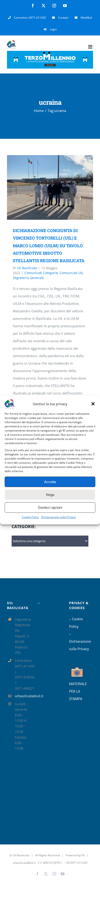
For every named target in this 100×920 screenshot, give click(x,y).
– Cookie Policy (76, 623)
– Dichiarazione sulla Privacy (80, 641)
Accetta (50, 482)
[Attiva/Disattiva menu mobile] (90, 46)
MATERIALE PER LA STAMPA (78, 691)
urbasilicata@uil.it (23, 696)
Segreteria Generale (28, 277)
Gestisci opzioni (50, 507)
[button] (93, 403)
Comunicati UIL (71, 273)
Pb (83, 855)
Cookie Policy (30, 517)
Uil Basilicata (27, 268)
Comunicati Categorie (41, 273)
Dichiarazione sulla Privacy (58, 517)
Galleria (57, 187)
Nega (50, 495)
